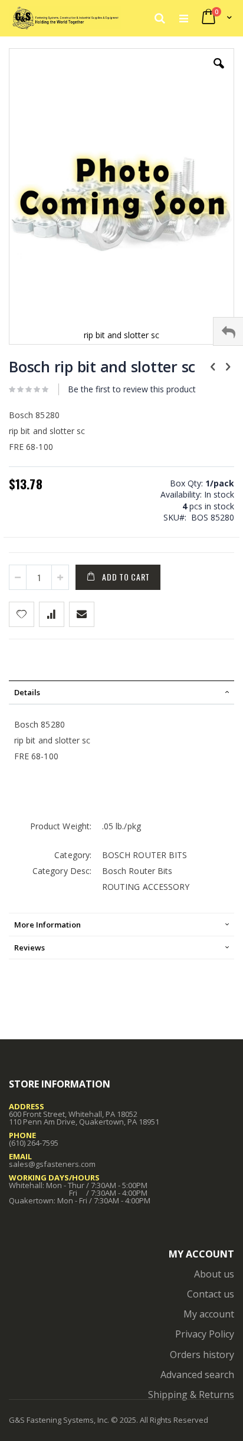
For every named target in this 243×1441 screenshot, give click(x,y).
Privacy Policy (204, 1333)
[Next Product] (227, 366)
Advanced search (197, 1374)
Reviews (29, 947)
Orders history (202, 1354)
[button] (219, 72)
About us (214, 1273)
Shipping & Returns (191, 1394)
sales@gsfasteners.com (52, 1164)
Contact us (210, 1293)
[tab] (121, 692)
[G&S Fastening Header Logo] (65, 17)
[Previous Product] (212, 366)
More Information (47, 924)
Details (27, 692)
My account (208, 1313)
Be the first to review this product (132, 389)
